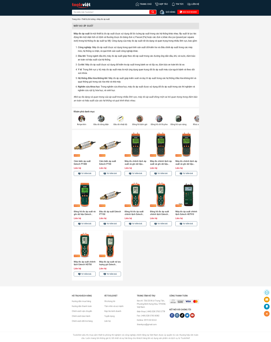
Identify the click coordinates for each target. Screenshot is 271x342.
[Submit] (152, 12)
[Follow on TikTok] (182, 315)
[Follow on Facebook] (172, 315)
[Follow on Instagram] (177, 315)
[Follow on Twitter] (187, 315)
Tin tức (180, 4)
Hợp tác (163, 4)
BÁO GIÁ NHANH (189, 12)
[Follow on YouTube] (192, 315)
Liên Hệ (195, 4)
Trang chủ (145, 4)
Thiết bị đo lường (88, 19)
